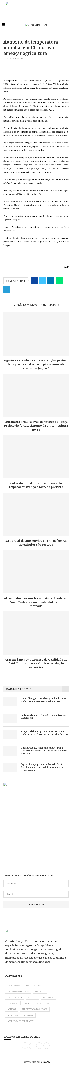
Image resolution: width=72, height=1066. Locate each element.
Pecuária (40, 991)
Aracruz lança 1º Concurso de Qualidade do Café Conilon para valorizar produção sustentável (36, 663)
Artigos (12, 1009)
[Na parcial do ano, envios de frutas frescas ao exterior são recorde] (36, 514)
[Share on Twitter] (42, 280)
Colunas (12, 1003)
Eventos (32, 997)
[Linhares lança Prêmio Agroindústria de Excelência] (10, 718)
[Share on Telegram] (6, 289)
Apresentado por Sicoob (34, 1009)
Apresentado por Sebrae (20, 1015)
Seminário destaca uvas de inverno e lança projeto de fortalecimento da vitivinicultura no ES (36, 425)
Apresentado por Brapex (21, 1021)
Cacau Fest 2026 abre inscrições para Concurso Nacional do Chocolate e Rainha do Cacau (44, 750)
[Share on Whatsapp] (59, 280)
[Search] (68, 25)
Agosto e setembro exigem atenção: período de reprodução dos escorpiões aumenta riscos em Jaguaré (36, 364)
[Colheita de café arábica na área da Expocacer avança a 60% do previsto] (36, 456)
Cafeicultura (42, 1003)
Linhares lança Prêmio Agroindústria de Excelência (43, 716)
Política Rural (34, 985)
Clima (26, 1003)
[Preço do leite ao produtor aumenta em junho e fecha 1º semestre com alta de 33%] (10, 734)
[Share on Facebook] (34, 280)
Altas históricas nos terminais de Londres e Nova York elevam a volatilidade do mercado (36, 602)
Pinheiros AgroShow (18, 991)
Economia (48, 997)
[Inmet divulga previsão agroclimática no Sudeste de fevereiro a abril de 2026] (10, 701)
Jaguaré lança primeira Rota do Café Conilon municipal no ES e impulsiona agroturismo (42, 767)
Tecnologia (14, 985)
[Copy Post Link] (15, 289)
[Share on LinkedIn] (50, 280)
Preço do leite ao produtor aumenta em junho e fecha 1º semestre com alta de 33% (44, 733)
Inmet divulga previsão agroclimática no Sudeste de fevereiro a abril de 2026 (43, 700)
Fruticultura (15, 997)
